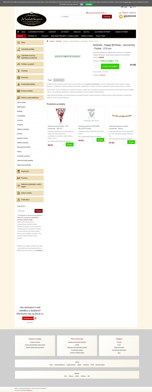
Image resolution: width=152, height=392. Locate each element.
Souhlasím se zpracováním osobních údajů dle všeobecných (29, 218)
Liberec (79, 364)
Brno (65, 376)
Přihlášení (125, 13)
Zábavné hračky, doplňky (25, 160)
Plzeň (92, 364)
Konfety (19, 134)
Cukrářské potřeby (36, 32)
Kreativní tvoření (22, 138)
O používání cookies (77, 350)
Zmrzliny (77, 32)
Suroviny (52, 32)
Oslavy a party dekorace (30, 98)
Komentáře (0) (58, 80)
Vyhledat (107, 16)
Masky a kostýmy (22, 142)
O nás (119, 345)
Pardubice (86, 364)
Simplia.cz (29, 390)
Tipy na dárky (21, 102)
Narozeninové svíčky (23, 147)
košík (130, 16)
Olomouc (83, 376)
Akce (23, 32)
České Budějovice (59, 364)
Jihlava (77, 376)
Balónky (19, 111)
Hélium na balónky (23, 129)
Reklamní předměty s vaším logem (64, 36)
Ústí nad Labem (100, 364)
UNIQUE (101, 57)
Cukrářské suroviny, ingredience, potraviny (29, 57)
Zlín (89, 376)
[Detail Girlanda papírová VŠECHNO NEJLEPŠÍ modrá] (91, 116)
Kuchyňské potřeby (102, 32)
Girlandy (20, 120)
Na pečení (65, 32)
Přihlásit (39, 211)
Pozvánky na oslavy (23, 156)
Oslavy (20, 36)
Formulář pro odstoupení (119, 350)
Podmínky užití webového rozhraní (77, 347)
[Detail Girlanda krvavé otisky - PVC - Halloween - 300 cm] (61, 116)
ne (81, 4)
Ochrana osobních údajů (77, 352)
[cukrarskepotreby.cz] (32, 19)
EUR (125, 7)
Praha (51, 364)
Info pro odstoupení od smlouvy (35, 347)
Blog (119, 353)
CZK (122, 7)
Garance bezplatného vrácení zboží (35, 345)
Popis (50, 80)
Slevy (23, 42)
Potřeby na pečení (27, 64)
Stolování (24, 77)
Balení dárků (21, 107)
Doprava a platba (35, 342)
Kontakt (119, 342)
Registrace (132, 13)
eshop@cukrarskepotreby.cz (97, 13)
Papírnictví (32, 36)
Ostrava (71, 376)
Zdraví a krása (87, 36)
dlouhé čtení (127, 2)
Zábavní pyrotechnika (24, 165)
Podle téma (100, 36)
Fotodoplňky (21, 116)
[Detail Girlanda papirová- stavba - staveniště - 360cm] (122, 116)
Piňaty (19, 151)
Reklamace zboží (119, 347)
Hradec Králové (71, 364)
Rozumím (89, 4)
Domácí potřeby (121, 32)
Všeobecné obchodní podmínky (77, 342)
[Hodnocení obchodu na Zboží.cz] (30, 318)
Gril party (20, 125)
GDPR (77, 345)
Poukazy (45, 36)
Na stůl (86, 32)
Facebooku (39, 250)
